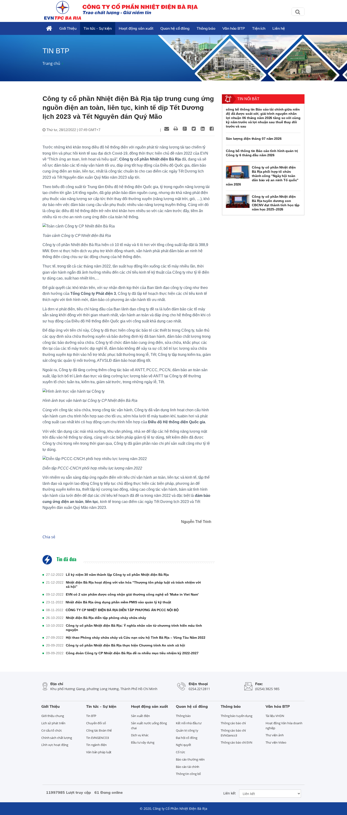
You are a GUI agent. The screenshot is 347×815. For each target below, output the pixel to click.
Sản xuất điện (140, 716)
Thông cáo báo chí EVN (236, 742)
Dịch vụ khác (139, 735)
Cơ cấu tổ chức (51, 730)
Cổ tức (180, 752)
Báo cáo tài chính (187, 767)
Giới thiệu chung (52, 716)
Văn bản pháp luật (98, 752)
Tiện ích (258, 28)
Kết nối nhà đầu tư (189, 723)
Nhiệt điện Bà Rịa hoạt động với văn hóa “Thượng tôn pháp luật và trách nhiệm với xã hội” (133, 584)
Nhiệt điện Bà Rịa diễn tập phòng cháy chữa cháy (106, 618)
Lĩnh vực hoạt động (54, 745)
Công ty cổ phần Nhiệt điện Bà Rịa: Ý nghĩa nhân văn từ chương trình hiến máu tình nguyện (134, 628)
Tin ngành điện (96, 745)
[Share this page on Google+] (184, 128)
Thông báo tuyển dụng (236, 716)
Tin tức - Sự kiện (98, 28)
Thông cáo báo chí (233, 723)
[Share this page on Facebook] (211, 128)
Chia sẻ (48, 536)
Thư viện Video (276, 742)
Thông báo (206, 28)
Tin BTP (91, 716)
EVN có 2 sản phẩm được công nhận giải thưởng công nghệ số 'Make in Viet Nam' (132, 594)
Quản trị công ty (187, 730)
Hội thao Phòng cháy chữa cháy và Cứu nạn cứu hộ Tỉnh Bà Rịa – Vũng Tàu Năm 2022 (135, 637)
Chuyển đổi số (96, 723)
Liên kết (229, 793)
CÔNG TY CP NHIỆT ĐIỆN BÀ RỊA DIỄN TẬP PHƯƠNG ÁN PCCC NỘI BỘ (122, 610)
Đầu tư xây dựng (142, 742)
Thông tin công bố (188, 774)
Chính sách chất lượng (56, 738)
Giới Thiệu (67, 28)
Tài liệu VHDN (275, 716)
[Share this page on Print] (175, 128)
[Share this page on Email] (166, 128)
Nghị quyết (183, 745)
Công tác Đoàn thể (99, 730)
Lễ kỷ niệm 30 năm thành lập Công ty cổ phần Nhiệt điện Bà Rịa (117, 574)
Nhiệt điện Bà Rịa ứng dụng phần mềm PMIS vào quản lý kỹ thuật (118, 602)
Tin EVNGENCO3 (97, 738)
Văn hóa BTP (233, 28)
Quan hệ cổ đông (175, 28)
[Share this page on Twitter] (193, 128)
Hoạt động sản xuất (136, 28)
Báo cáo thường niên (190, 759)
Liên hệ (278, 28)
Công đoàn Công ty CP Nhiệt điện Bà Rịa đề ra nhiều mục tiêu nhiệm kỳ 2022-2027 (132, 653)
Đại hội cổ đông (186, 738)
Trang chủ (51, 63)
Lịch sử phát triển (53, 723)
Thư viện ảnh (275, 735)
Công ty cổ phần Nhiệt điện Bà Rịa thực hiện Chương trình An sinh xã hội (125, 645)
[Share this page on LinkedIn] (202, 128)
